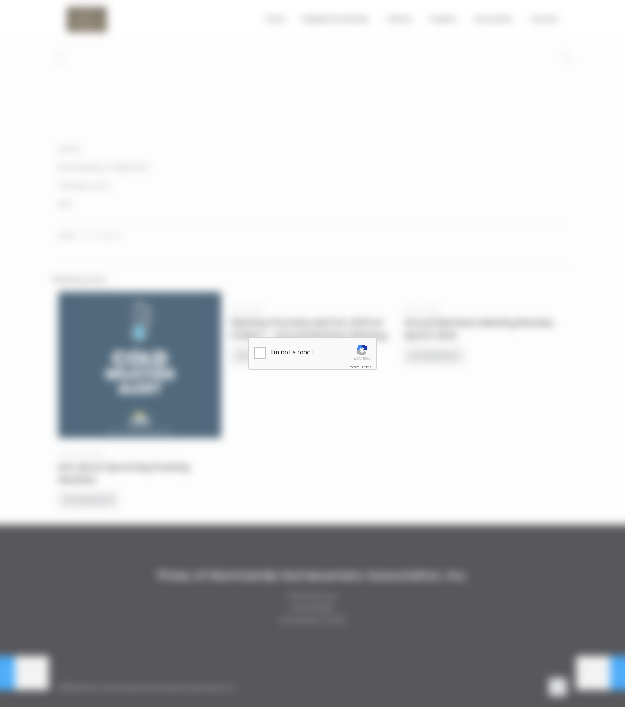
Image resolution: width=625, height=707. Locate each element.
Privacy (354, 367)
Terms (366, 367)
